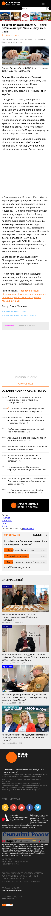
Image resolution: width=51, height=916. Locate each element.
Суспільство (9, 326)
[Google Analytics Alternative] (7, 905)
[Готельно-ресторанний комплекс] (25, 16)
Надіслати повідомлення (15, 861)
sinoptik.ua (28, 528)
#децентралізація (10, 311)
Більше (37, 535)
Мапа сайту (8, 859)
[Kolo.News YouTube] (25, 505)
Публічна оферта (10, 864)
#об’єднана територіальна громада (19, 315)
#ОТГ (24, 311)
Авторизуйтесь (25, 384)
